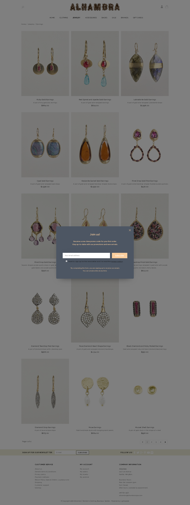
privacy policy (117, 261)
